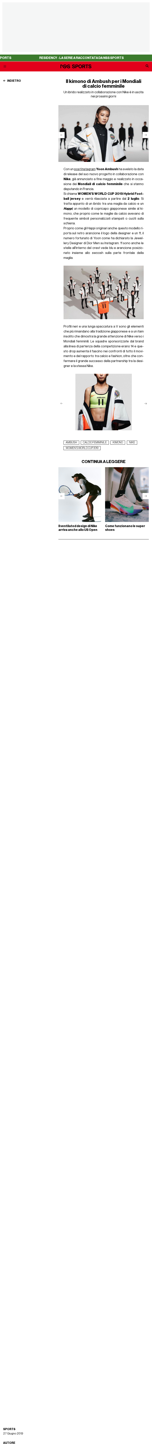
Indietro (14, 81)
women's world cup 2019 (82, 448)
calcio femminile (95, 442)
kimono (118, 442)
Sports (9, 1429)
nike (132, 442)
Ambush (71, 442)
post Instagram (85, 169)
